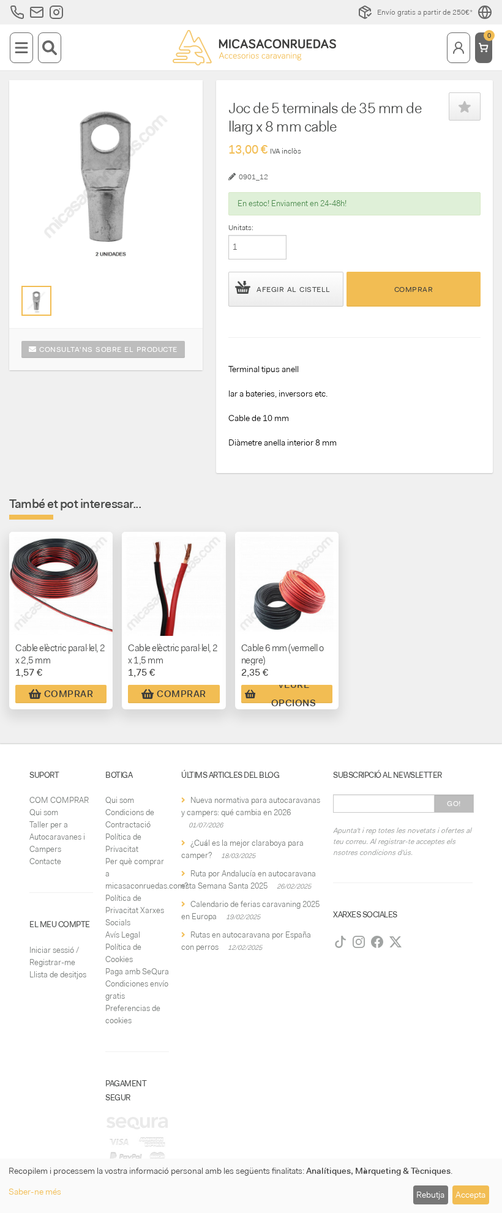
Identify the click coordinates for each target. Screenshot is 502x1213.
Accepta (470, 1194)
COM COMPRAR (59, 800)
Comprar (413, 289)
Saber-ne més (35, 1191)
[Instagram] (358, 942)
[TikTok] (340, 942)
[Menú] (21, 47)
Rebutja (430, 1194)
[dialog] (251, 1186)
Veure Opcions (294, 694)
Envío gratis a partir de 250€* (425, 12)
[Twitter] (395, 942)
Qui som (43, 812)
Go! (454, 803)
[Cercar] (49, 47)
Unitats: (240, 228)
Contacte (45, 861)
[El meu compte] (458, 47)
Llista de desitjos (57, 974)
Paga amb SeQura (137, 971)
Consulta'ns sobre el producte (107, 349)
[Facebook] (377, 942)
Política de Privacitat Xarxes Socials (134, 910)
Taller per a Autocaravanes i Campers (57, 836)
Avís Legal (122, 935)
